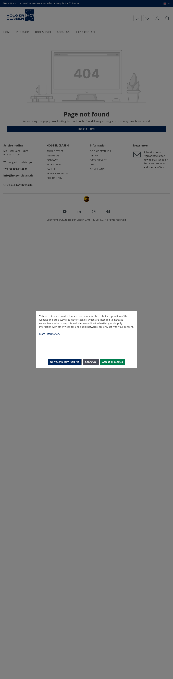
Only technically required (64, 361)
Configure (90, 361)
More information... (50, 333)
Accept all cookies (112, 361)
